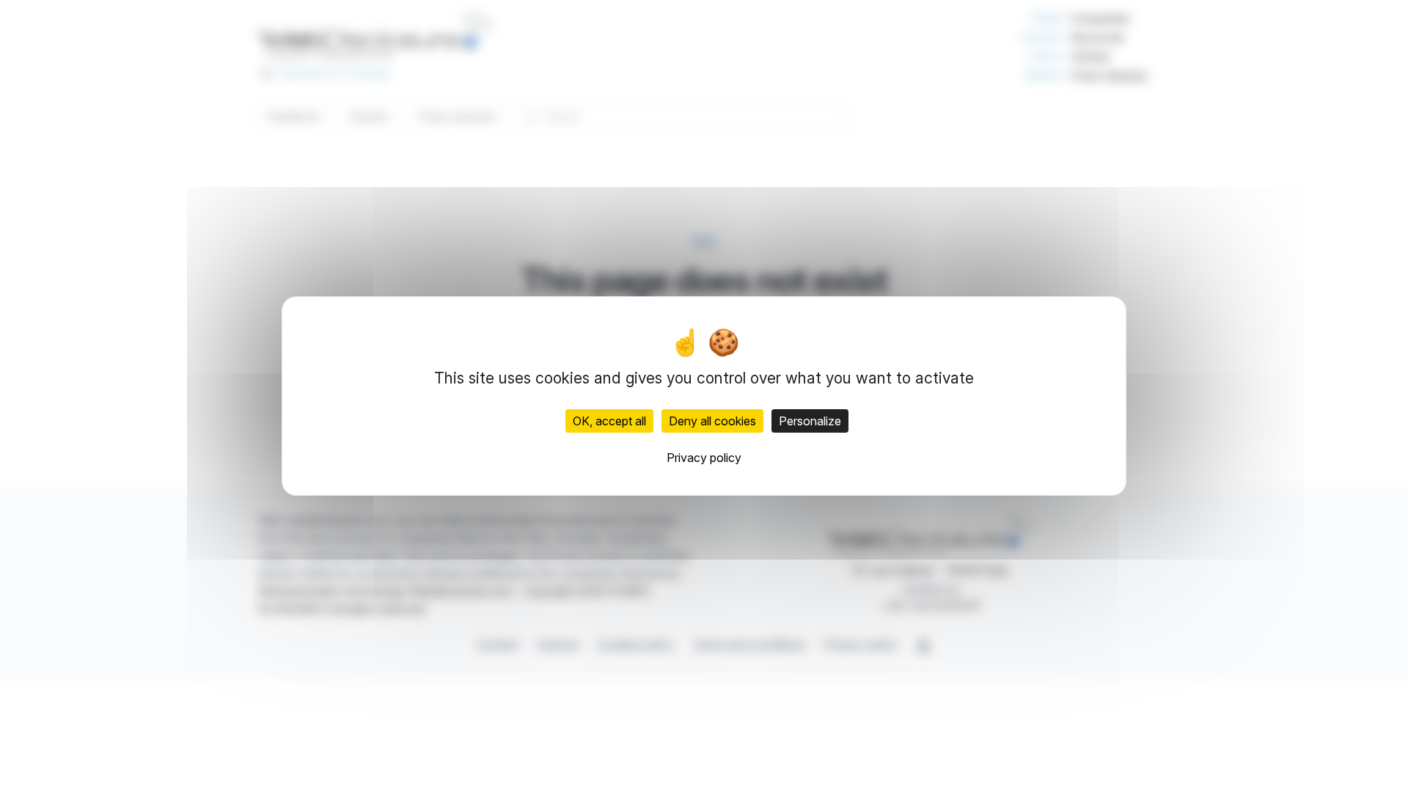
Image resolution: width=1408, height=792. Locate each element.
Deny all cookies (712, 421)
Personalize (810, 421)
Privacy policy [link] (704, 457)
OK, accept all (609, 421)
